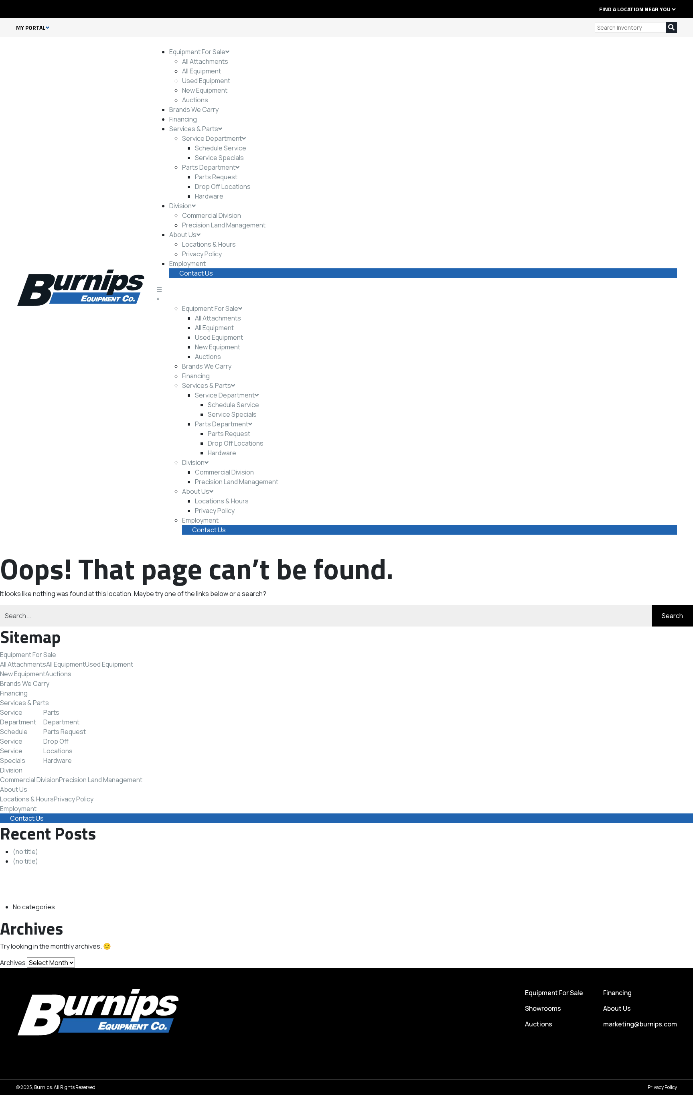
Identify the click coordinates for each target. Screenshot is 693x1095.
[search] (671, 27)
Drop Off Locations (223, 186)
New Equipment (204, 90)
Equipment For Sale (197, 51)
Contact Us (196, 273)
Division (180, 205)
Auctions (195, 99)
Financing (183, 119)
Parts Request (216, 176)
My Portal (30, 28)
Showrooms (543, 1008)
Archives (13, 962)
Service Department (212, 138)
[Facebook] (18, 9)
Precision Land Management (223, 225)
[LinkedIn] (27, 9)
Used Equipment (206, 80)
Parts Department (208, 167)
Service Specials (219, 157)
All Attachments (205, 61)
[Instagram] (44, 9)
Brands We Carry (194, 109)
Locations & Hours (209, 244)
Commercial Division (211, 215)
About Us (183, 234)
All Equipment (201, 71)
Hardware (209, 196)
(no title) (25, 851)
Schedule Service (220, 148)
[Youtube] (53, 9)
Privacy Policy (202, 253)
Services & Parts (193, 128)
